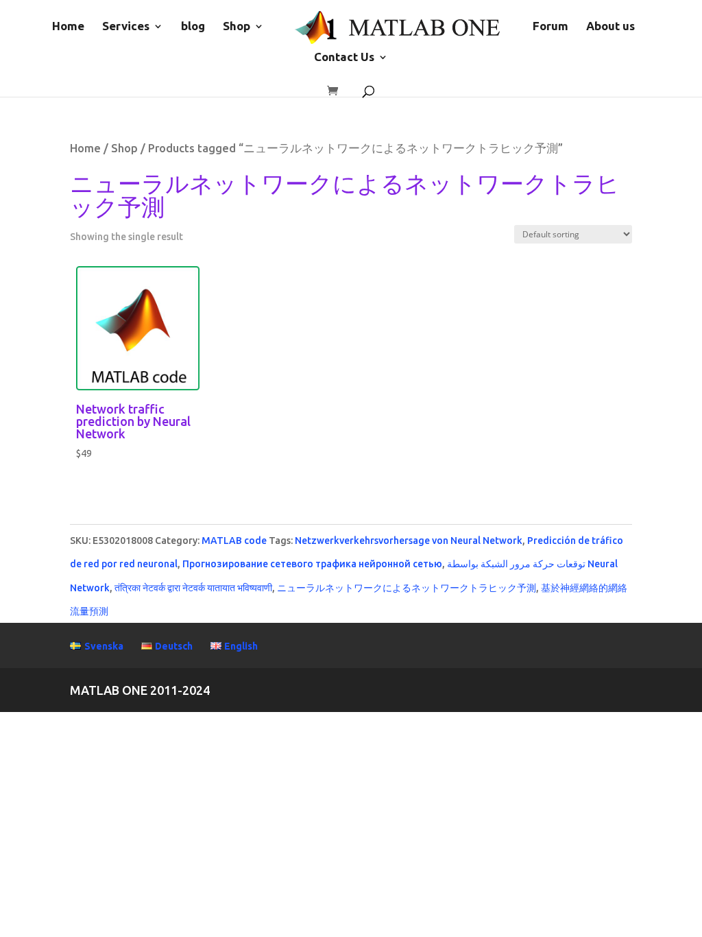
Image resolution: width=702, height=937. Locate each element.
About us (610, 26)
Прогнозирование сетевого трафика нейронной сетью (312, 563)
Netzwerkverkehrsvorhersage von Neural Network (408, 540)
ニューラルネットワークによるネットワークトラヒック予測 (406, 587)
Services (125, 26)
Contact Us (344, 57)
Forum (550, 26)
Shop (236, 26)
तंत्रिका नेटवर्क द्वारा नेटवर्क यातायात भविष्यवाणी (193, 587)
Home (68, 26)
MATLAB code (234, 540)
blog (193, 26)
